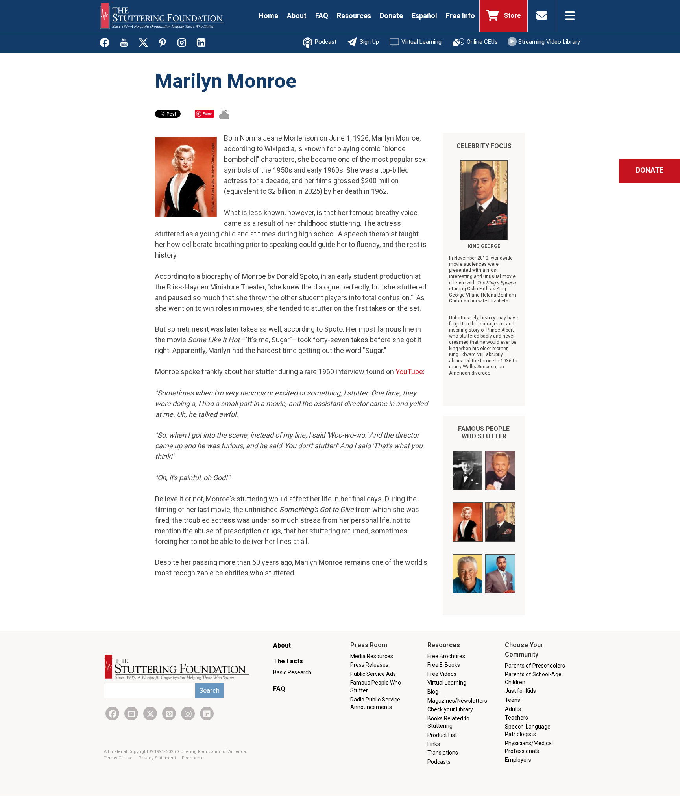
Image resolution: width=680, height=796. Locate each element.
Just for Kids (520, 691)
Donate (391, 15)
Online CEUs (482, 41)
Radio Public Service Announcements (375, 703)
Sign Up (369, 41)
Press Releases (369, 665)
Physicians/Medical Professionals (529, 747)
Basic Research (292, 672)
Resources (354, 15)
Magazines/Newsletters (457, 701)
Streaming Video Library (549, 41)
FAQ (321, 15)
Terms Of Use (119, 758)
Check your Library (450, 709)
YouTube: (410, 371)
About (297, 15)
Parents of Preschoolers (535, 665)
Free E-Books (443, 665)
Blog (432, 691)
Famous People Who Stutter (484, 432)
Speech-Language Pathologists (528, 731)
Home (268, 15)
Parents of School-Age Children (533, 678)
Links (433, 744)
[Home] (162, 16)
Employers (518, 760)
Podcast (325, 41)
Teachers (516, 717)
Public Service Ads (373, 674)
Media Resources (371, 656)
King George (484, 246)
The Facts (288, 661)
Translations (442, 753)
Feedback (192, 758)
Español (424, 15)
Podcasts (439, 762)
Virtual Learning (421, 41)
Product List (442, 735)
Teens (512, 700)
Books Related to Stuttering (448, 722)
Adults (513, 709)
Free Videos (441, 674)
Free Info (460, 15)
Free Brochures (446, 656)
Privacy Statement (158, 758)
